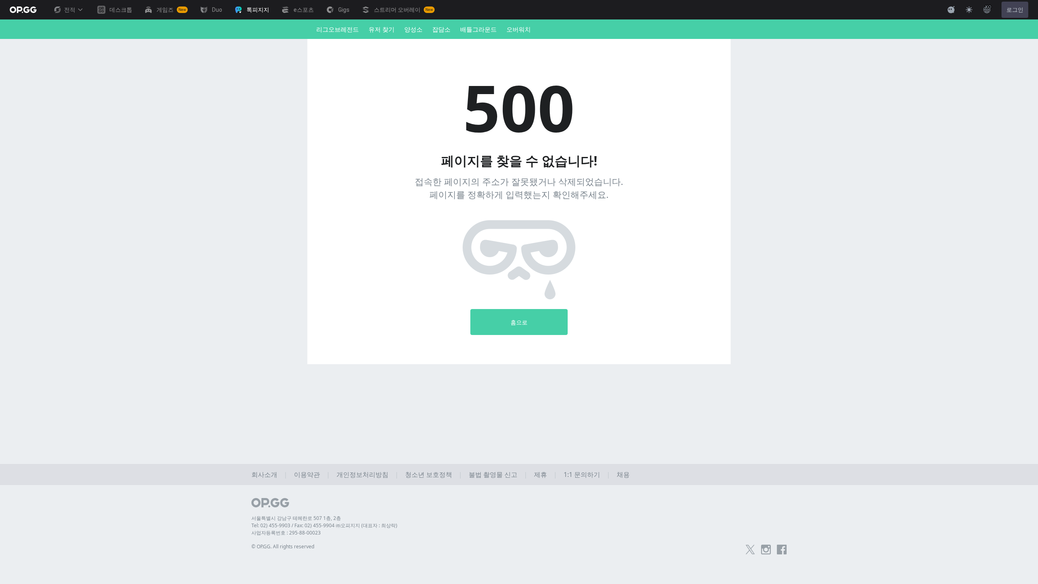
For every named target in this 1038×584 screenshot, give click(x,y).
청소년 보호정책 (428, 474)
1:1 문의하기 (582, 474)
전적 (69, 9)
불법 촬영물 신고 (493, 474)
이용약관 (307, 474)
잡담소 (441, 29)
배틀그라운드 (478, 29)
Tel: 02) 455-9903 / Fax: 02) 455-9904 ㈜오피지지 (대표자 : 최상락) (324, 525)
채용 (623, 474)
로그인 (1014, 9)
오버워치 (518, 29)
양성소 (413, 29)
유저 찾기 (382, 29)
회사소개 (264, 474)
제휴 (540, 474)
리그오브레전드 (337, 29)
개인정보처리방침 (362, 474)
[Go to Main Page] (23, 9)
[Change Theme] (969, 10)
